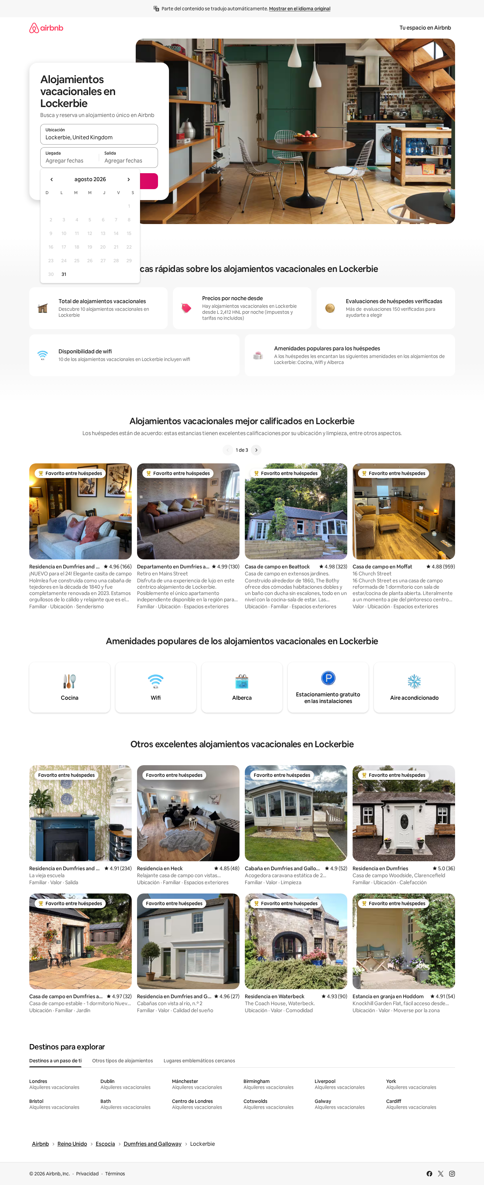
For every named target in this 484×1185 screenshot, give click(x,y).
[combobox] (99, 137)
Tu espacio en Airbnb (425, 27)
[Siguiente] (256, 450)
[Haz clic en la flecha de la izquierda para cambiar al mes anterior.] (52, 179)
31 (64, 274)
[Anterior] (228, 450)
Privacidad (87, 1174)
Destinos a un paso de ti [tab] (55, 1061)
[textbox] (70, 161)
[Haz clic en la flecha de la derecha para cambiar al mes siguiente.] (128, 179)
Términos (115, 1174)
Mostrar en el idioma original (299, 9)
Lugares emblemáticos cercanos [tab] (199, 1061)
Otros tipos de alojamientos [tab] (122, 1061)
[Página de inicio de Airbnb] (46, 27)
